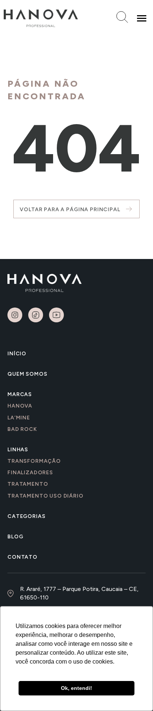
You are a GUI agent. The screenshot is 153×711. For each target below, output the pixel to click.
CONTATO (22, 557)
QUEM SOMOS (27, 374)
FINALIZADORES (30, 472)
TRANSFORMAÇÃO (34, 461)
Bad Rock (22, 429)
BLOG (15, 537)
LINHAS (17, 449)
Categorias (26, 516)
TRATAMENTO (27, 484)
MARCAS (19, 394)
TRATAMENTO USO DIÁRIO (45, 496)
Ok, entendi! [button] (76, 688)
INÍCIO (16, 353)
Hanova (19, 406)
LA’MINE (18, 418)
